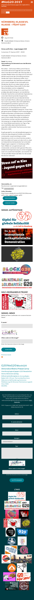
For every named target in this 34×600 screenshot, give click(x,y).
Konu (17, 430)
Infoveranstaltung (8, 376)
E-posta (4, 322)
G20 (4, 365)
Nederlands (8, 10)
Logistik (29, 382)
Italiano (26, 10)
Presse (20, 369)
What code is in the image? (10, 338)
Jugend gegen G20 (9, 188)
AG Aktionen (14, 382)
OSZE (7, 384)
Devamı (4, 386)
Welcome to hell (6, 380)
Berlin (17, 376)
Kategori (17, 438)
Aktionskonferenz (9, 369)
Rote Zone (26, 378)
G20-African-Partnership (14, 378)
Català (3, 10)
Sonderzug (15, 380)
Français (17, 10)
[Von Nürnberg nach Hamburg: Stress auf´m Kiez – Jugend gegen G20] (17, 168)
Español (3, 12)
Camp (26, 369)
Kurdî (31, 10)
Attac (3, 384)
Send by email (10, 203)
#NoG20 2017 (11, 2)
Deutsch (22, 10)
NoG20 (12, 365)
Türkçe (7, 12)
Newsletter (27, 371)
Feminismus (23, 382)
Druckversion (10, 198)
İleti (17, 446)
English (13, 10)
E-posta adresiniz (17, 422)
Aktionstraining (12, 374)
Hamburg (5, 371)
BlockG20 (22, 365)
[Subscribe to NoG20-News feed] (17, 357)
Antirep (22, 376)
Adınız (17, 414)
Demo (3, 374)
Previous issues (6, 355)
